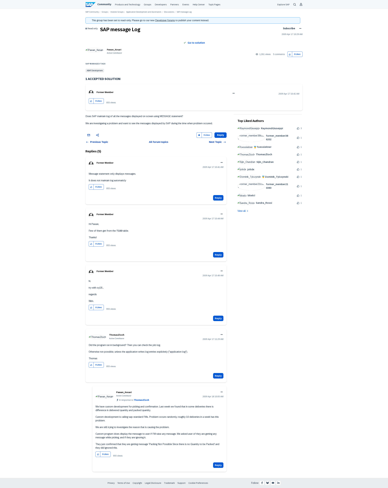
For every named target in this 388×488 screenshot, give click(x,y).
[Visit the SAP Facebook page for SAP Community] (262, 483)
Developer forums (165, 20)
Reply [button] (220, 135)
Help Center (199, 4)
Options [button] (299, 28)
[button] (290, 54)
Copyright (137, 483)
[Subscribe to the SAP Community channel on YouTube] (273, 483)
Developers (161, 4)
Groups (147, 4)
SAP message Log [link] (184, 12)
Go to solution (196, 42)
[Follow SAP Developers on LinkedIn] (278, 483)
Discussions (169, 12)
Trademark (169, 483)
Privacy (111, 483)
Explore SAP (283, 4)
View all (241, 211)
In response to (134, 400)
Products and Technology (127, 4)
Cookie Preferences (198, 483)
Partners (174, 4)
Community (104, 4)
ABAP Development (95, 71)
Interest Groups (117, 12)
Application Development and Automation (143, 12)
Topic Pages (214, 4)
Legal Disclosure (153, 483)
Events (185, 4)
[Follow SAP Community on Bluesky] (267, 483)
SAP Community (92, 12)
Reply (218, 198)
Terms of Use (123, 483)
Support (181, 483)
